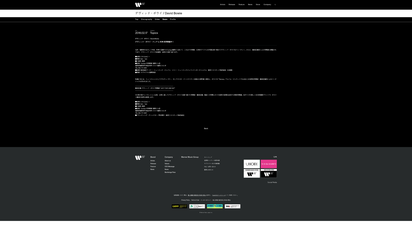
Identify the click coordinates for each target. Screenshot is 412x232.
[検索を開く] (275, 4)
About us (168, 161)
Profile (173, 19)
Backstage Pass (170, 172)
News (165, 19)
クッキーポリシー (206, 200)
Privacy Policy (185, 200)
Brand (152, 157)
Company (267, 4)
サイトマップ (208, 157)
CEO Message (169, 166)
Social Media (272, 182)
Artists (222, 4)
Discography (146, 19)
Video (157, 19)
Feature (242, 4)
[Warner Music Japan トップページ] (140, 5)
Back (206, 129)
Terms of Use (195, 200)
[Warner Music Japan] (140, 158)
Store (258, 4)
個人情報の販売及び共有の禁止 (197, 195)
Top (136, 19)
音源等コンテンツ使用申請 (212, 160)
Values (167, 163)
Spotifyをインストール (218, 195)
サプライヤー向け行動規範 (212, 163)
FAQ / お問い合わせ (210, 166)
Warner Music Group (189, 157)
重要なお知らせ (208, 170)
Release (232, 4)
